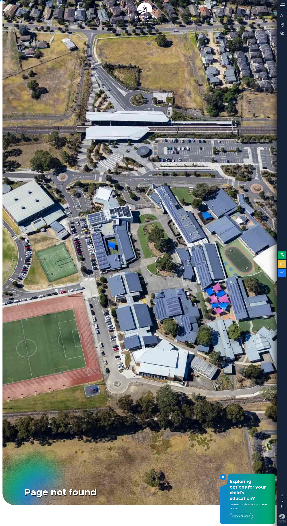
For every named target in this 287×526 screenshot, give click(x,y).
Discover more (241, 516)
